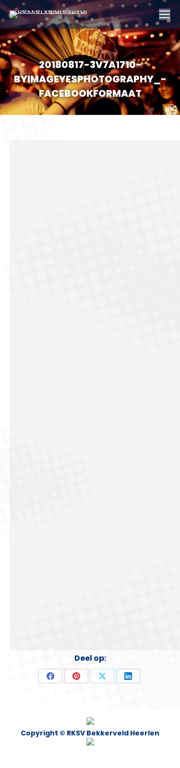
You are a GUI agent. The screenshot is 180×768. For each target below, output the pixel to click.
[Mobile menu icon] (164, 14)
